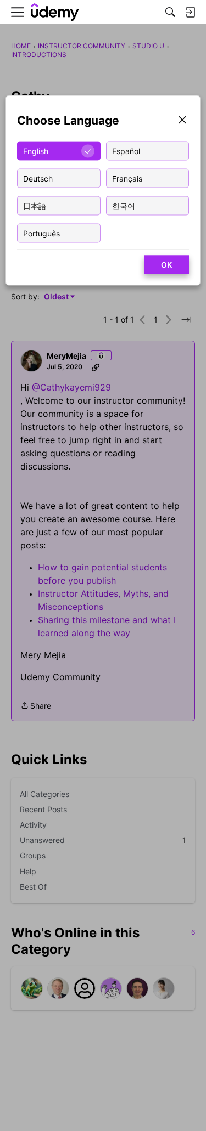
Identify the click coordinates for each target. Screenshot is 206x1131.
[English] (55, 12)
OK (166, 264)
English (35, 150)
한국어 (123, 205)
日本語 (34, 205)
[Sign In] (190, 12)
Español (126, 150)
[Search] (170, 12)
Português (41, 232)
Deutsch (38, 178)
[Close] (182, 121)
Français (127, 178)
